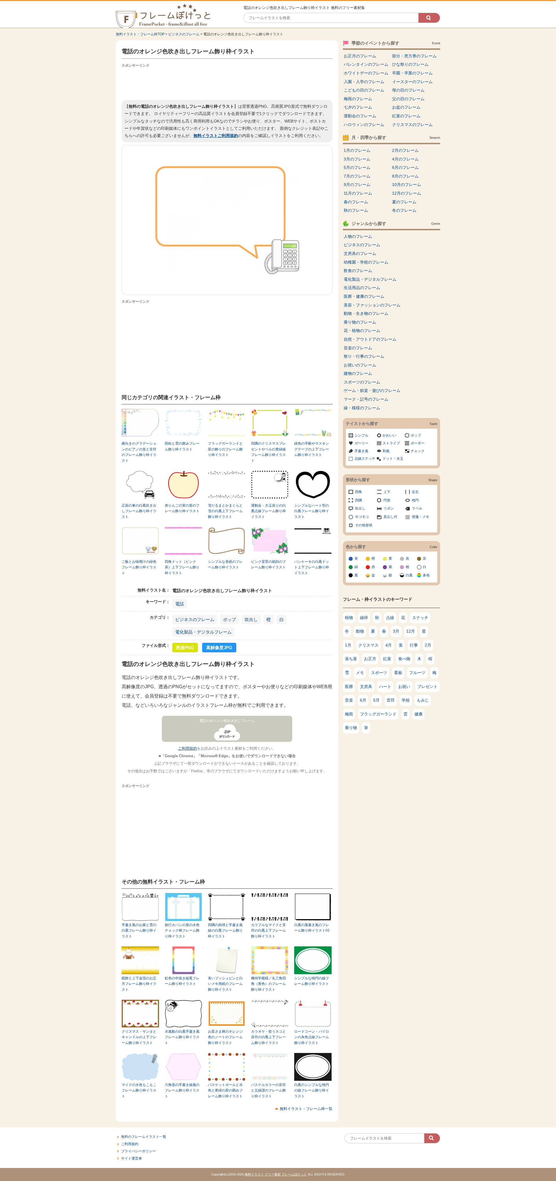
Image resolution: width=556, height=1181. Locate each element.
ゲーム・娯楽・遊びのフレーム (372, 390)
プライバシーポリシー (138, 1151)
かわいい (389, 435)
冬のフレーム (404, 210)
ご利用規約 (187, 748)
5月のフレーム (357, 167)
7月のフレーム (357, 176)
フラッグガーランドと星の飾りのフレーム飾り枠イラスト (225, 449)
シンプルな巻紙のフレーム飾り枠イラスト (225, 564)
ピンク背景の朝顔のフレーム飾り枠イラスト (268, 564)
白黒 (409, 575)
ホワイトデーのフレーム (366, 73)
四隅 (358, 500)
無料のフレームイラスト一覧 (143, 1137)
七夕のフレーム (358, 107)
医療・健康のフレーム (364, 296)
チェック (418, 451)
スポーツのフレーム (362, 382)
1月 (348, 645)
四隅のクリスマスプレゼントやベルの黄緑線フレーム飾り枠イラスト (268, 451)
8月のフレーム (405, 176)
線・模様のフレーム (362, 408)
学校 (406, 700)
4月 (388, 645)
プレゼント (427, 686)
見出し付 (390, 517)
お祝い (404, 686)
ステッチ (420, 617)
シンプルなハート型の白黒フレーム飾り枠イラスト (311, 511)
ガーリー (361, 443)
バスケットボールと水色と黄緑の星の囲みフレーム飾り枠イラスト (225, 1090)
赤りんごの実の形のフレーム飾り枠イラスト (182, 508)
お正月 (370, 658)
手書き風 (361, 451)
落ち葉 (351, 658)
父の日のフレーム (408, 98)
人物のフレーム (358, 236)
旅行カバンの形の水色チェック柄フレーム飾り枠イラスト (182, 930)
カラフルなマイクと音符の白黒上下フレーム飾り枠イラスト (268, 930)
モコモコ (362, 517)
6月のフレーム (405, 167)
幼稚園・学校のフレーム (366, 262)
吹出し (251, 619)
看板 (398, 672)
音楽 (349, 700)
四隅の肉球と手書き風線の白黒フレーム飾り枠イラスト (225, 930)
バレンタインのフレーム (366, 64)
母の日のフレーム (408, 90)
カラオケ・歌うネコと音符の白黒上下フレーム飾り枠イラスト (268, 1037)
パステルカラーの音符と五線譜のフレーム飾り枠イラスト (268, 1090)
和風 (386, 451)
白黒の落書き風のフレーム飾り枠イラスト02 (312, 927)
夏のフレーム (404, 202)
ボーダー (418, 443)
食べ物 (404, 658)
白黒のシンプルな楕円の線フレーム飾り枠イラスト (311, 1090)
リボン (388, 508)
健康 (418, 714)
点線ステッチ (364, 459)
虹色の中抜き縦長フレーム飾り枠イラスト (182, 981)
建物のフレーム (358, 373)
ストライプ (391, 443)
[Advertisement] (227, 83)
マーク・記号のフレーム (366, 399)
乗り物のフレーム (360, 322)
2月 (428, 645)
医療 (349, 686)
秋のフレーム (356, 210)
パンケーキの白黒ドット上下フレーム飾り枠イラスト (311, 567)
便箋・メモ (420, 517)
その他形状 (363, 525)
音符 (391, 700)
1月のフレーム (357, 150)
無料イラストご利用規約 (215, 135)
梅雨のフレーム (358, 98)
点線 (390, 617)
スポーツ (379, 672)
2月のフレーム (405, 150)
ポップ (229, 619)
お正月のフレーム (360, 56)
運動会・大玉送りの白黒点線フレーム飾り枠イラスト (268, 511)
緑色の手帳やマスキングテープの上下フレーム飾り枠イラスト (311, 449)
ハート (385, 686)
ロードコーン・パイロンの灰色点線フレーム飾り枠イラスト (311, 1037)
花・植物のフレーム (362, 330)
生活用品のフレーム (362, 287)
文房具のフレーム (360, 253)
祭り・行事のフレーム (364, 356)
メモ (360, 672)
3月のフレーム (357, 159)
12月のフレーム (406, 193)
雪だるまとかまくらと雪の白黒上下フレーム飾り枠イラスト (225, 511)
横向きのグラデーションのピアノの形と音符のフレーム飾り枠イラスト (139, 451)
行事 (414, 645)
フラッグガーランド (378, 714)
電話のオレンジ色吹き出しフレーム (227, 721)
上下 (386, 492)
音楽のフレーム (358, 348)
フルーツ (417, 672)
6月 (363, 700)
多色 (426, 575)
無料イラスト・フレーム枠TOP (140, 34)
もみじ (423, 700)
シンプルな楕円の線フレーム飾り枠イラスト (311, 981)
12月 (410, 631)
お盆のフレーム (406, 107)
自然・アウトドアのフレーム (370, 339)
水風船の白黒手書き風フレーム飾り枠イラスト (182, 1037)
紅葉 (387, 658)
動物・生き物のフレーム (366, 313)
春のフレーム (356, 202)
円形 (386, 500)
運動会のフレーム (360, 116)
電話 (179, 603)
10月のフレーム (406, 184)
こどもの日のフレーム (364, 90)
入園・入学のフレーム (364, 81)
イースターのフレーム (412, 81)
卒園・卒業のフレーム (412, 73)
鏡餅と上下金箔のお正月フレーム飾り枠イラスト (139, 984)
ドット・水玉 (393, 459)
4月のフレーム (405, 159)
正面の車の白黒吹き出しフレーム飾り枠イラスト (139, 511)
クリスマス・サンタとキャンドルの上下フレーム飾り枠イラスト (139, 1037)
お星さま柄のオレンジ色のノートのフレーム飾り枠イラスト (225, 1037)
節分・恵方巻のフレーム (414, 56)
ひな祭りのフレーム (410, 64)
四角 (358, 492)
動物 (360, 631)
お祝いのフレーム (360, 365)
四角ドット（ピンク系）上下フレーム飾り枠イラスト (182, 567)
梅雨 (349, 714)
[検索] (429, 18)
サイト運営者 (131, 1158)
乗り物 (351, 727)
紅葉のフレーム (406, 116)
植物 (349, 617)
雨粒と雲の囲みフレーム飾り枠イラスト (182, 446)
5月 (376, 700)
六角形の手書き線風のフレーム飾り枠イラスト (182, 1090)
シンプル (361, 435)
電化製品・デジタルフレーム (203, 631)
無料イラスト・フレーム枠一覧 (306, 1109)
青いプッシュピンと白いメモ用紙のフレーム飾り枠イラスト (225, 984)
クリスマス (368, 645)
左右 (415, 492)
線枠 (364, 617)
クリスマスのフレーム (412, 124)
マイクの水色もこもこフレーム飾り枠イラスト (139, 1090)
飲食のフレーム (358, 270)
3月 (396, 631)
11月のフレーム (358, 193)
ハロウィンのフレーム (364, 124)
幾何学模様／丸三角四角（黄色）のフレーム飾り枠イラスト (268, 984)
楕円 (415, 500)
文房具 (366, 686)
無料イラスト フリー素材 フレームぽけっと (276, 1174)
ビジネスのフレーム (184, 34)
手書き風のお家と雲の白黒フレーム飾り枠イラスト (139, 930)
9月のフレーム (357, 184)
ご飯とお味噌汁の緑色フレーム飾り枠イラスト (139, 567)
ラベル (417, 508)
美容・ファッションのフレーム (372, 305)
